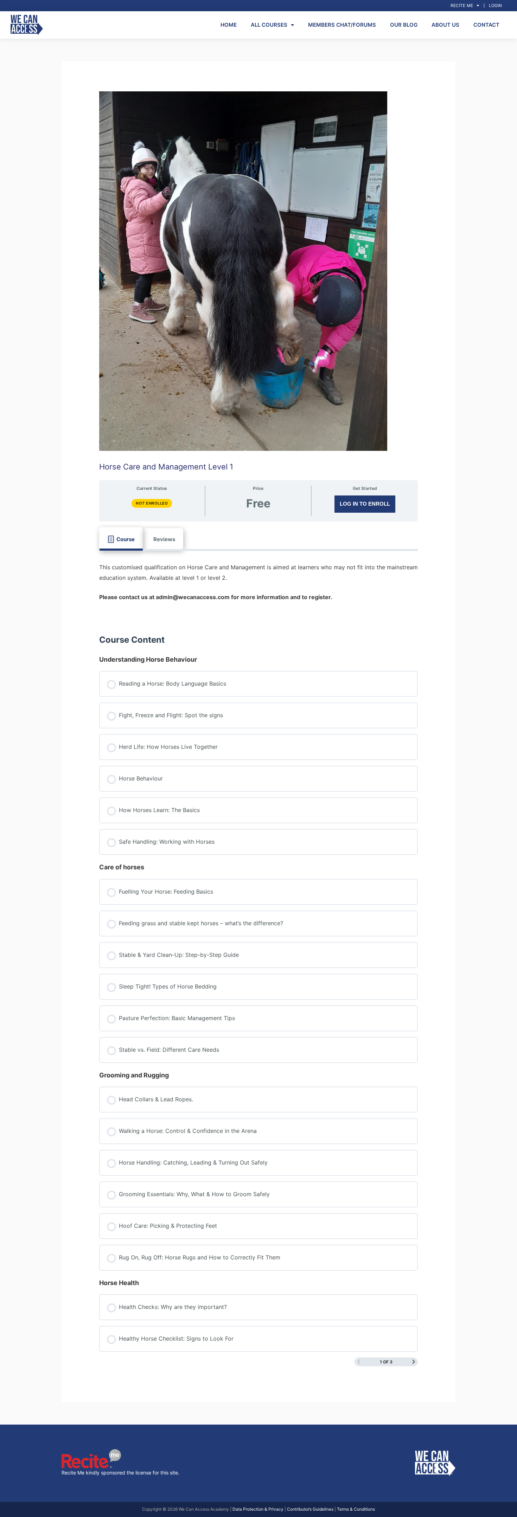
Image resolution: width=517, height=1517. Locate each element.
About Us (445, 24)
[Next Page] (413, 1362)
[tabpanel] (258, 587)
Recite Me (462, 5)
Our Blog (403, 24)
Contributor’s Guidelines (310, 1509)
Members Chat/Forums (342, 24)
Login (495, 5)
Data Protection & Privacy (257, 1509)
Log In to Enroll (365, 504)
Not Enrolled (152, 503)
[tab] (121, 539)
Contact (486, 24)
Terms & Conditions (356, 1509)
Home (229, 24)
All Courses (269, 24)
